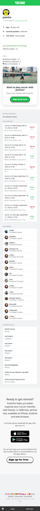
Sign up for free (20, 99)
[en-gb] (8, 494)
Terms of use (16, 499)
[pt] (17, 494)
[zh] (29, 494)
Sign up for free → (20, 459)
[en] (6, 494)
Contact (7, 499)
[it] (14, 494)
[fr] (10, 494)
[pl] (25, 494)
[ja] (27, 494)
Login (12, 509)
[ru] (23, 494)
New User (29, 509)
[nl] (21, 494)
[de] (19, 494)
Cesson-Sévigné (20, 21)
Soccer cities (19, 496)
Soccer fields (28, 496)
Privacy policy (25, 499)
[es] (12, 494)
